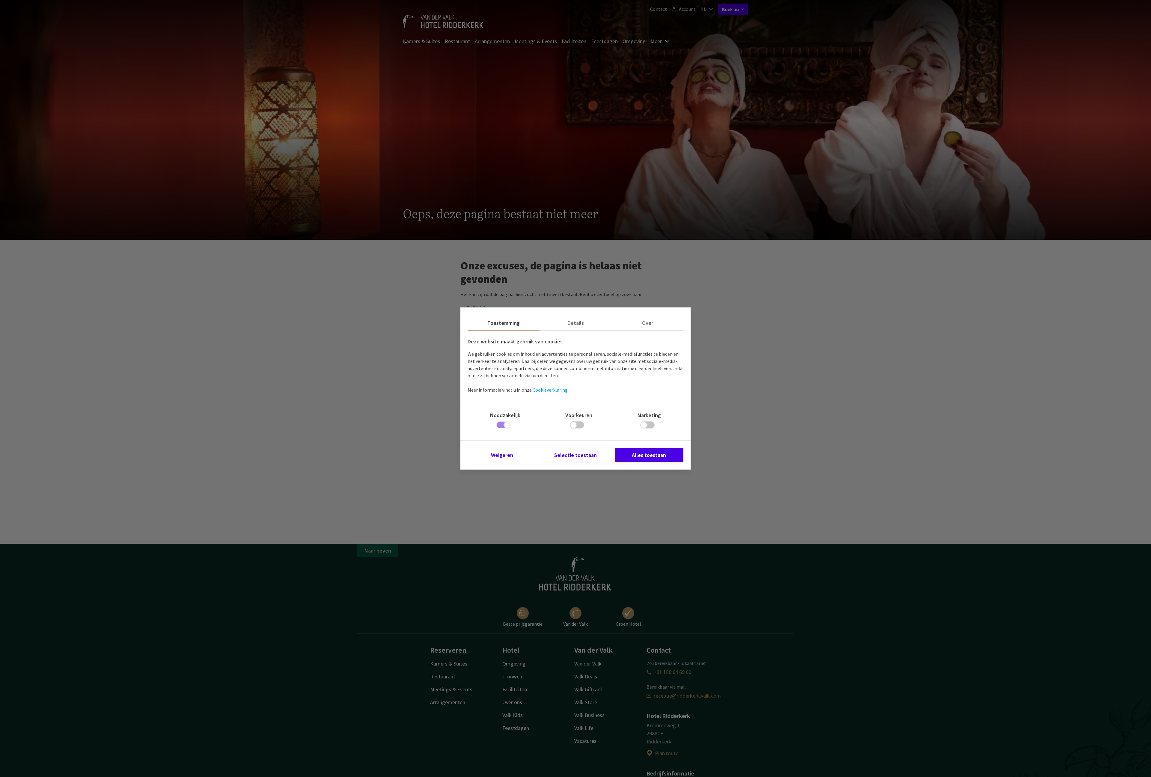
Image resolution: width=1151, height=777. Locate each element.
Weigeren (502, 455)
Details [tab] (575, 322)
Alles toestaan (649, 455)
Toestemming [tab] (503, 322)
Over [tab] (647, 322)
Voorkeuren (578, 415)
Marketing (649, 415)
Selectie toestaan (575, 455)
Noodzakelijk (505, 415)
